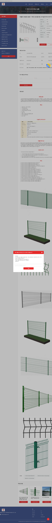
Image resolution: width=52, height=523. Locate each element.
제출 (28, 268)
